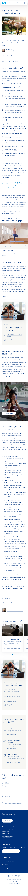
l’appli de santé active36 (15, 280)
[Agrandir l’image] (25, 246)
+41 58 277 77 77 (6, 838)
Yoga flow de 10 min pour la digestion (14, 335)
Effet (16, 61)
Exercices (7, 782)
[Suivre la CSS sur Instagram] (9, 876)
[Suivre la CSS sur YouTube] (16, 876)
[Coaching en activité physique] (14, 744)
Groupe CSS (8, 868)
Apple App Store (11, 701)
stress (15, 149)
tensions (17, 197)
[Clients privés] (4, 3)
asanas (10, 168)
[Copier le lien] (3, 55)
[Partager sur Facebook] (7, 55)
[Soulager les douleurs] (14, 731)
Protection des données (14, 883)
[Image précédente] (2, 246)
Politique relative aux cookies (14, 879)
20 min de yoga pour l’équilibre (15, 339)
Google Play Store (11, 705)
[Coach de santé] (14, 758)
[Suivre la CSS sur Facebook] (12, 876)
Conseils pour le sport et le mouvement (14, 803)
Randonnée (7, 796)
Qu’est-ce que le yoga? (8, 61)
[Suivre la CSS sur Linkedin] (19, 876)
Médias (6, 864)
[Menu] (24, 3)
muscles (18, 140)
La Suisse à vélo (8, 793)
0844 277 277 (5, 833)
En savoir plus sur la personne (15, 610)
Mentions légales (14, 881)
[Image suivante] (10, 246)
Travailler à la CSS (9, 861)
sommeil (16, 159)
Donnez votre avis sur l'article (15, 614)
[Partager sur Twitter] (11, 55)
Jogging (6, 786)
